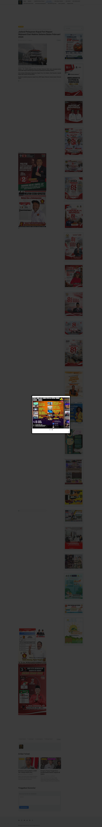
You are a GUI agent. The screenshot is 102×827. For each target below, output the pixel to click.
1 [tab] (49, 429)
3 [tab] (52, 429)
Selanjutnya (68, 413)
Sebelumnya (34, 413)
